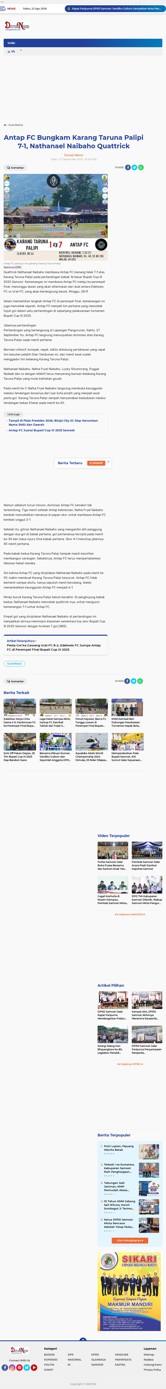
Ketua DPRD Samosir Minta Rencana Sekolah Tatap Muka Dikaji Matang (118, 1223)
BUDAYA (49, 1354)
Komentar (17, 167)
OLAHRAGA (14, 663)
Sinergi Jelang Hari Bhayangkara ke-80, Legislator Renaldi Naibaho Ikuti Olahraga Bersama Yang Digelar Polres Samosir (112, 1049)
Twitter (28, 1372)
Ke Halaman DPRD (129, 1064)
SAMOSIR (97, 1364)
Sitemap (149, 1354)
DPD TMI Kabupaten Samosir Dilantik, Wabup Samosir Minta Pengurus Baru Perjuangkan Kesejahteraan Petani (147, 900)
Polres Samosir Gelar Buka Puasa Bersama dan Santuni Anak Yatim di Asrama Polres (112, 865)
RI (69, 1364)
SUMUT (48, 1369)
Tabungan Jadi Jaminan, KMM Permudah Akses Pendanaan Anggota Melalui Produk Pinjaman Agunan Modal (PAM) (118, 1186)
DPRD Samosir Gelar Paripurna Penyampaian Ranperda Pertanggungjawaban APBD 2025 (147, 1049)
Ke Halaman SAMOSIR (129, 914)
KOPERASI (50, 1359)
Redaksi (148, 1359)
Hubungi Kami (153, 1364)
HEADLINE (121, 1354)
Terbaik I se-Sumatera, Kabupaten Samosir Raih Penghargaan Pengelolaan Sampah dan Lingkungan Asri (119, 1168)
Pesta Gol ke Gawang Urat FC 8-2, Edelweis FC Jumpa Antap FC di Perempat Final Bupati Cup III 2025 (54, 647)
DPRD (95, 1354)
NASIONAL (74, 1359)
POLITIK (49, 1364)
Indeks (13, 43)
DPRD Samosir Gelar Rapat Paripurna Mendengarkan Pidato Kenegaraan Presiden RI (112, 1015)
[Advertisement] (83, 87)
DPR (70, 1354)
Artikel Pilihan (111, 985)
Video (15, 51)
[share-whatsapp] (141, 167)
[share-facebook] (128, 167)
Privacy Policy (152, 1369)
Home (11, 8)
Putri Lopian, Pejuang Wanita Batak (119, 1147)
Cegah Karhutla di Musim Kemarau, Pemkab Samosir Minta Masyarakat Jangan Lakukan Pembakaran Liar (112, 900)
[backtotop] (83, 1341)
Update (97, 463)
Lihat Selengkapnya (129, 1240)
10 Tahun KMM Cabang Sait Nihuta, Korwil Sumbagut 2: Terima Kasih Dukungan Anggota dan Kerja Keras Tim (119, 1205)
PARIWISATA (123, 1359)
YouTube (37, 1372)
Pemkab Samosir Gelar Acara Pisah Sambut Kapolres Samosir (146, 865)
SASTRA (120, 1364)
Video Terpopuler (114, 836)
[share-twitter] (134, 167)
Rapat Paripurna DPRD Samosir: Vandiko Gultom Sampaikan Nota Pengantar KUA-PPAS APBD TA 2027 (117, 8)
